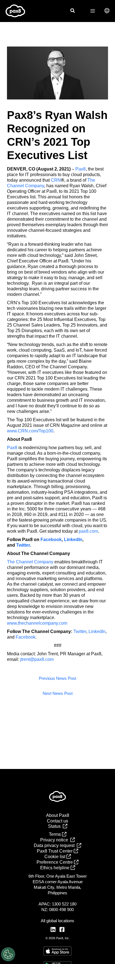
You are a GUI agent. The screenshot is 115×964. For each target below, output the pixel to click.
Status (55, 826)
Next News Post (58, 693)
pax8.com (88, 531)
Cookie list (55, 856)
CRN (56, 180)
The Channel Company (30, 561)
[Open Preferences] (8, 954)
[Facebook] (62, 929)
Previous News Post (57, 678)
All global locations (57, 920)
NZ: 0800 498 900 (57, 909)
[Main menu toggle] (93, 11)
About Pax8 (57, 815)
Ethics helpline (55, 867)
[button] (72, 11)
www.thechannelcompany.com (37, 623)
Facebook (25, 637)
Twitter (79, 631)
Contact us (57, 821)
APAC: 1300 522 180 (57, 904)
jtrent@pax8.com (37, 659)
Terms (55, 834)
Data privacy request (55, 845)
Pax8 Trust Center (55, 851)
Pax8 (80, 169)
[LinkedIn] (53, 929)
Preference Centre (55, 862)
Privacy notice (55, 840)
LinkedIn (97, 631)
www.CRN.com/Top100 (30, 431)
